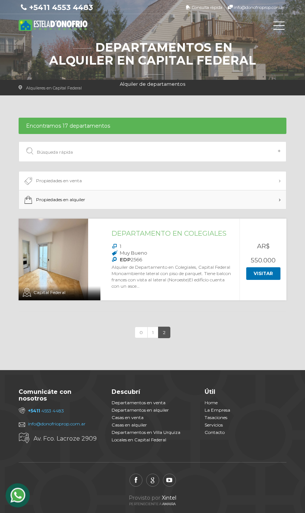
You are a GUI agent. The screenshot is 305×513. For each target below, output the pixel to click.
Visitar (263, 273)
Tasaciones (216, 417)
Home (211, 402)
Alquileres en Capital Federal (54, 88)
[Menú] (279, 27)
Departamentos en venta (139, 402)
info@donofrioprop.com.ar (259, 7)
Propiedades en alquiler (60, 199)
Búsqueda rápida (55, 152)
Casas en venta (128, 417)
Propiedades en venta (59, 180)
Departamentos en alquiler (140, 410)
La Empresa (217, 410)
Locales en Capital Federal (139, 439)
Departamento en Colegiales (169, 233)
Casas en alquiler (129, 425)
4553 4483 (46, 411)
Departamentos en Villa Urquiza (146, 432)
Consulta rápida (207, 7)
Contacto (215, 432)
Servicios (214, 425)
